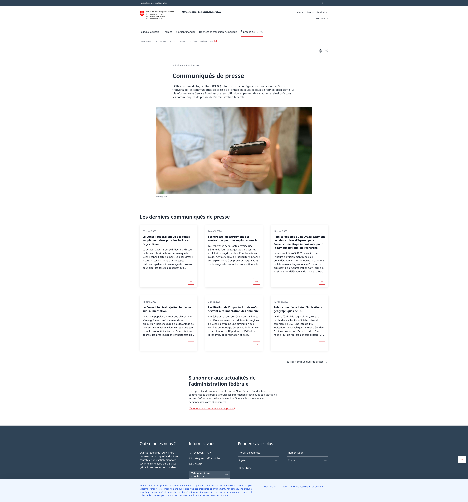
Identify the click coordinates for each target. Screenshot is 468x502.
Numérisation (295, 452)
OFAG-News (246, 468)
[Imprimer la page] (320, 51)
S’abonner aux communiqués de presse (211, 408)
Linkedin (197, 463)
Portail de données (249, 452)
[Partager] (326, 51)
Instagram (199, 458)
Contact (292, 460)
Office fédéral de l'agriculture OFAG (201, 11)
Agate (242, 460)
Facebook (198, 452)
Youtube (215, 458)
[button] (149, 32)
